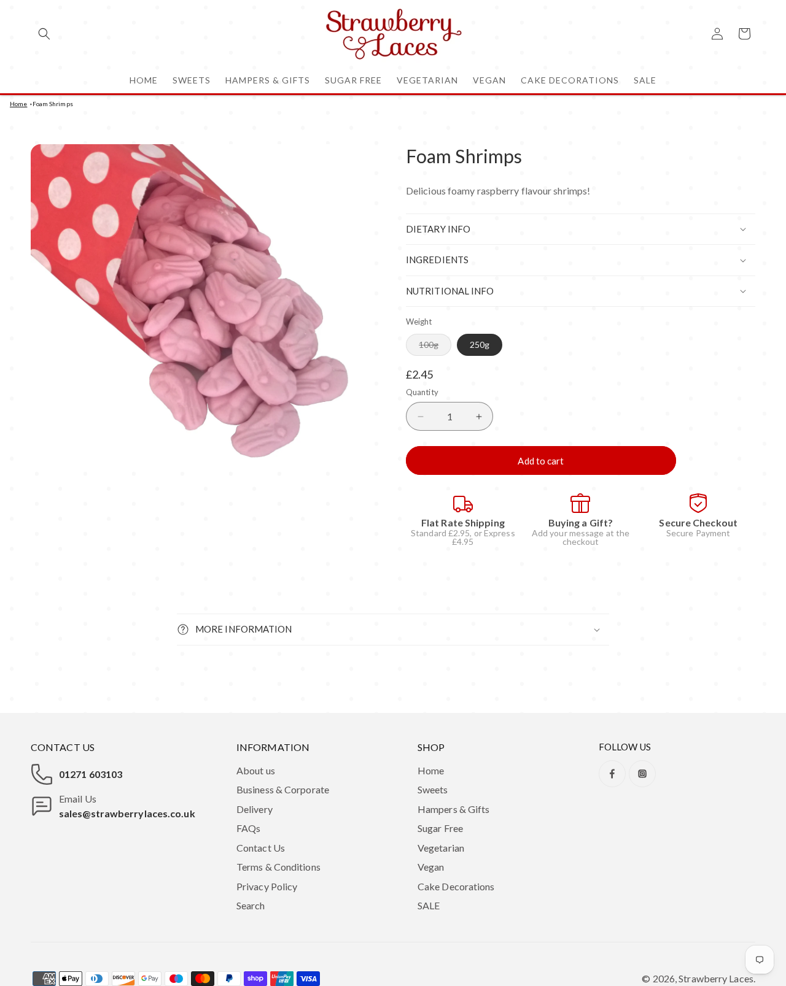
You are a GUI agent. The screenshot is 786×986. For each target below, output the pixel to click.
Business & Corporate (282, 789)
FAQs (248, 828)
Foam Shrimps (53, 103)
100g (435, 347)
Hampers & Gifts (454, 809)
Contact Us (260, 847)
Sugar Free (440, 828)
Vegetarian (441, 847)
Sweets (433, 789)
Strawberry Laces (716, 978)
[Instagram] (642, 773)
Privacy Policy (266, 886)
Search (250, 905)
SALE (429, 905)
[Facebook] (612, 773)
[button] (44, 33)
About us (255, 770)
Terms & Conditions (278, 866)
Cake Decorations (456, 886)
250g (479, 344)
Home (18, 103)
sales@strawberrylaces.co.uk (127, 813)
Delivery (254, 809)
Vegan (431, 866)
